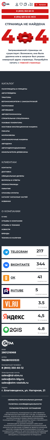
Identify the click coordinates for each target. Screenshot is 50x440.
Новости (6, 229)
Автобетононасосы (11, 114)
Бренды (5, 233)
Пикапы (6, 131)
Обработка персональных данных (25, 400)
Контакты (6, 168)
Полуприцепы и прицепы (14, 89)
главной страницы (30, 62)
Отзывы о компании (12, 221)
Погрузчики (8, 106)
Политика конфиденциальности (25, 404)
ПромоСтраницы (10, 184)
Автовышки (7, 110)
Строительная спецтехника (15, 118)
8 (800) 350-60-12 (25, 11)
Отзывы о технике (11, 225)
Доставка (6, 172)
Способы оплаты (10, 193)
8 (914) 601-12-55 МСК (25, 17)
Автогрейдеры (9, 93)
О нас (4, 217)
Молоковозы (8, 135)
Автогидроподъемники (14, 148)
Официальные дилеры (13, 176)
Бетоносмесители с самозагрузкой (19, 101)
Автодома (7, 144)
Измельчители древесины (15, 152)
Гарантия (6, 189)
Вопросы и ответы (11, 180)
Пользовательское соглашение (25, 408)
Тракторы (6, 97)
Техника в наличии (11, 238)
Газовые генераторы (12, 123)
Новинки (6, 201)
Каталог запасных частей (15, 197)
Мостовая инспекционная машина (19, 127)
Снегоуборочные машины (15, 139)
